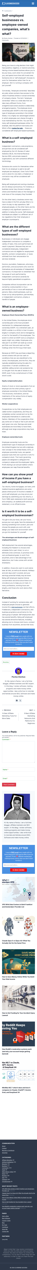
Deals (3, 1170)
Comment (6, 739)
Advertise (4, 1152)
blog (16, 827)
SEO (3, 1177)
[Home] (2, 11)
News (3, 1173)
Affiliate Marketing (7, 1160)
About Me (4, 1229)
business (6, 662)
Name (5, 770)
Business (4, 1166)
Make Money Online (7, 1172)
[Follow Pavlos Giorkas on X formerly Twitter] (20, 700)
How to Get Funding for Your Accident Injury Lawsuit (16, 1202)
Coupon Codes (6, 1220)
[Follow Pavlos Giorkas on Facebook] (16, 700)
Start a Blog (5, 1216)
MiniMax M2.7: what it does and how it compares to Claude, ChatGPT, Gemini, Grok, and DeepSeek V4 (16, 1090)
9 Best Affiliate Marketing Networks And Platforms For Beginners (29, 716)
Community (5, 40)
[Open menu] (33, 3)
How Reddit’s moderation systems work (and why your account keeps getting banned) (17, 1051)
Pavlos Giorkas (8, 38)
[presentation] (18, 889)
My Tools (4, 1225)
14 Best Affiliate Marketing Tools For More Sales (9, 714)
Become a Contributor (8, 1150)
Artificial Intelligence (7, 1162)
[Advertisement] (18, 1116)
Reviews (4, 1175)
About (3, 1146)
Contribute (5, 1227)
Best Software (6, 1218)
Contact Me (5, 1231)
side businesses (17, 607)
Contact (4, 1148)
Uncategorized (6, 1181)
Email (5, 778)
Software (4, 1179)
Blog (3, 1222)
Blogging (4, 1164)
